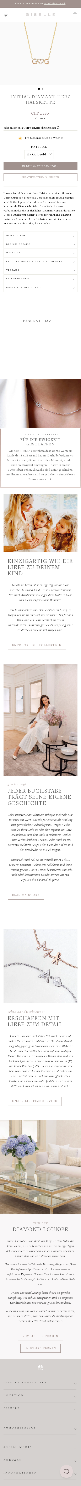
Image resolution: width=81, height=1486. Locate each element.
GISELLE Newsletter (25, 1382)
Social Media (18, 1447)
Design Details (18, 244)
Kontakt (13, 1460)
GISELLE (12, 1408)
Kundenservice (20, 1428)
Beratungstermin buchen (40, 177)
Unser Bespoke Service (25, 287)
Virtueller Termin (40, 1336)
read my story (26, 895)
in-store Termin (40, 1348)
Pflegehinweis (18, 278)
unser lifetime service (34, 1101)
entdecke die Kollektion (37, 645)
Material (39, 147)
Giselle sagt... (18, 235)
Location (14, 1395)
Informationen (20, 1473)
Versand (13, 270)
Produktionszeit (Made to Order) (34, 261)
